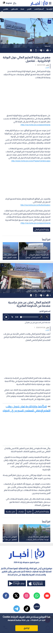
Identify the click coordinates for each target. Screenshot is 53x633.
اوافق (26, 628)
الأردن (29, 9)
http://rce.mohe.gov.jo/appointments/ (35, 125)
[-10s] (41, 317)
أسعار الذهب (38, 9)
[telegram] (16, 608)
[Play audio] (6, 317)
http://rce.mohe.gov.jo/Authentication (35, 205)
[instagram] (26, 595)
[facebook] (6, 595)
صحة (22, 9)
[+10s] (47, 317)
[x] (16, 595)
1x (12, 317)
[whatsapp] (37, 595)
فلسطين (14, 9)
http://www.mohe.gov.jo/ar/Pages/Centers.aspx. (30, 161)
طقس (5, 9)
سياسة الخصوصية (14, 620)
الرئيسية (49, 9)
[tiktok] (27, 608)
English (9, 3)
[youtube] (47, 595)
